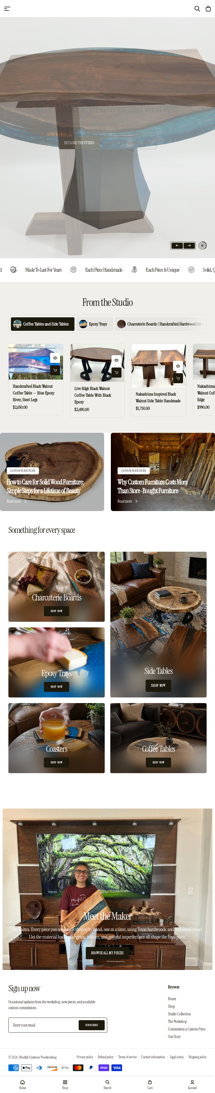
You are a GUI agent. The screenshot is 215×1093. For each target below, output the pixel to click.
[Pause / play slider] (202, 245)
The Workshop (177, 1021)
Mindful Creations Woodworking (38, 1057)
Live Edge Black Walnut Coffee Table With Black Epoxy (92, 395)
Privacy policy (85, 1057)
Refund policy (106, 1057)
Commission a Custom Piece (186, 1029)
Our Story (174, 1036)
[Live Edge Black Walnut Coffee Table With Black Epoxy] (97, 363)
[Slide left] (177, 246)
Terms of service (127, 1057)
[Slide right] (189, 246)
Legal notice (177, 1057)
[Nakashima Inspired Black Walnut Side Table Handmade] (159, 365)
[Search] (197, 8)
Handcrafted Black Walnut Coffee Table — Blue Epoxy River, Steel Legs (33, 393)
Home (172, 998)
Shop (171, 1006)
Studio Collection (179, 1013)
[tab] (42, 324)
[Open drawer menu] (7, 9)
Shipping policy (197, 1057)
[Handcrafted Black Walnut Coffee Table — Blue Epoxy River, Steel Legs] (36, 362)
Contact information (153, 1057)
